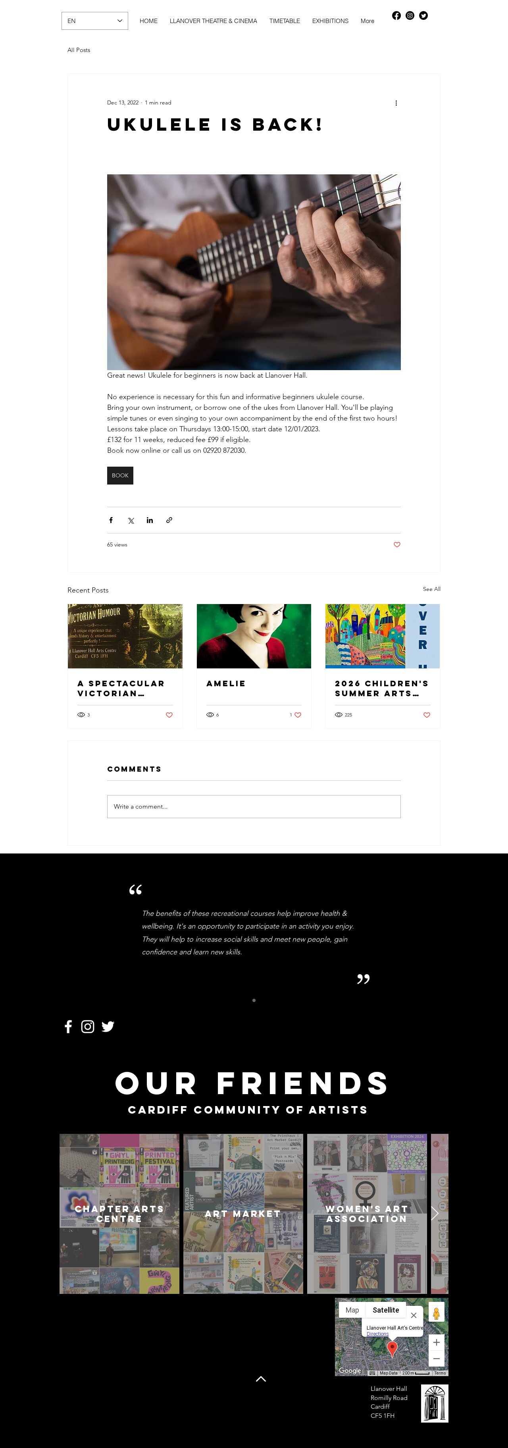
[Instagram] (410, 15)
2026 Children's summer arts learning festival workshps (382, 688)
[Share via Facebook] (111, 520)
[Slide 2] (254, 1000)
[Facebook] (396, 15)
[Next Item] (434, 1214)
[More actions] (396, 102)
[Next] (427, 933)
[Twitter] (423, 15)
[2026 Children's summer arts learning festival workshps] (382, 636)
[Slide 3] (263, 1000)
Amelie (226, 683)
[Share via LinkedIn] (150, 520)
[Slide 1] (244, 1000)
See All (432, 589)
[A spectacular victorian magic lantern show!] (125, 636)
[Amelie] (254, 636)
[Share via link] (169, 520)
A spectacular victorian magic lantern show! (121, 688)
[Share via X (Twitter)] (130, 520)
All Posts (78, 50)
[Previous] (81, 933)
